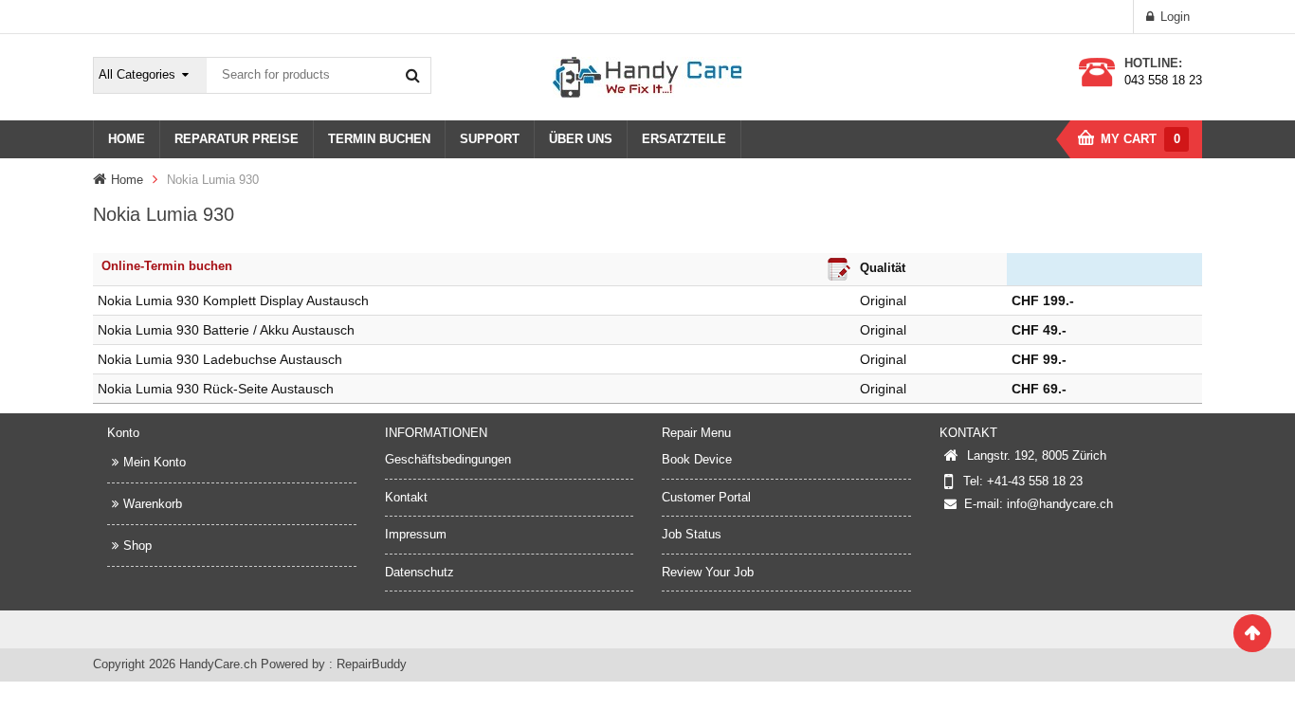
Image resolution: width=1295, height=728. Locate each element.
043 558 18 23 (1163, 80)
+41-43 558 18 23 (1035, 481)
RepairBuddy (372, 664)
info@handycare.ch (1060, 504)
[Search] (412, 75)
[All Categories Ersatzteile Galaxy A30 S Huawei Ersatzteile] (151, 75)
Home (127, 180)
